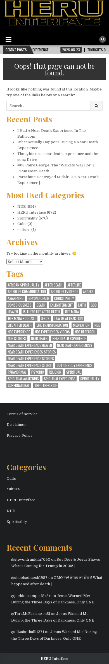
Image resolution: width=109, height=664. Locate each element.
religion (55, 372)
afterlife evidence (64, 291)
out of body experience (74, 365)
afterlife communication (27, 291)
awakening (15, 298)
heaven (13, 311)
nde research (85, 332)
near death (39, 338)
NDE (21, 206)
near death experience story (30, 365)
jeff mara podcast (22, 318)
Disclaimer (16, 424)
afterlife (74, 285)
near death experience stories (31, 358)
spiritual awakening (23, 378)
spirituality (89, 378)
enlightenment (61, 305)
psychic (37, 372)
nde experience (19, 332)
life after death (20, 325)
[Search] (102, 39)
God (94, 305)
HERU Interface (31, 212)
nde (97, 325)
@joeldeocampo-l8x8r (31, 596)
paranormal (17, 372)
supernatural (18, 385)
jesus (45, 318)
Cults (22, 224)
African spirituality (23, 285)
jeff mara (72, 311)
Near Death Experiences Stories (32, 352)
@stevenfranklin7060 (30, 559)
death (41, 305)
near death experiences (74, 345)
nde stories (17, 338)
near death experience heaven (30, 345)
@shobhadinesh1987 (29, 577)
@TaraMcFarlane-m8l (30, 614)
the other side (45, 385)
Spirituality (27, 218)
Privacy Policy (20, 435)
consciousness (20, 305)
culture (23, 230)
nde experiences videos (52, 332)
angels (88, 291)
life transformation (52, 325)
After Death (53, 285)
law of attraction (68, 318)
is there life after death (41, 311)
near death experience (69, 338)
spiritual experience (59, 378)
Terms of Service (22, 414)
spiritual (73, 372)
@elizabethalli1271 (27, 632)
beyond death (39, 298)
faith (82, 305)
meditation (81, 325)
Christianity (64, 298)
